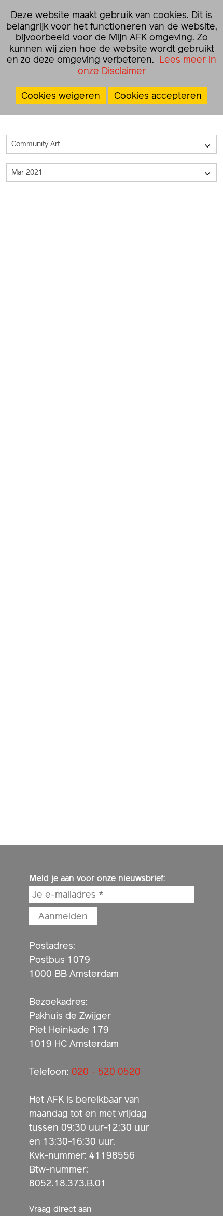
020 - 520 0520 (106, 1071)
